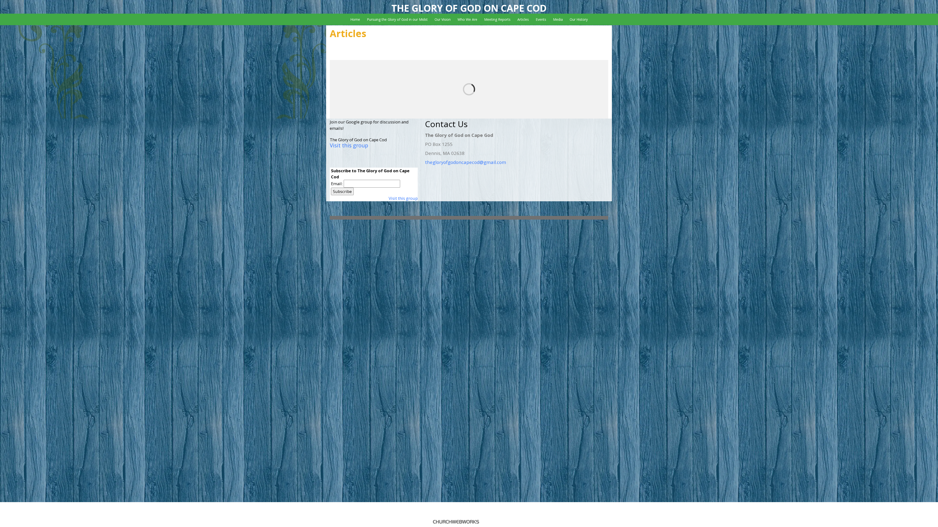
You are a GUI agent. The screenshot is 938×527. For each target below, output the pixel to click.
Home (355, 19)
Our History (579, 19)
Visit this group (349, 145)
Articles (523, 19)
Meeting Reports (497, 19)
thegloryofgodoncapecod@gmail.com (465, 162)
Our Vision (443, 19)
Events (541, 19)
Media (558, 19)
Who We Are (467, 19)
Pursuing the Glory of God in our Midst (397, 19)
